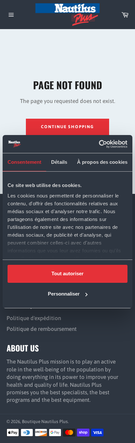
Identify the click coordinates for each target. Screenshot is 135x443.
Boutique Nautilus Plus (45, 421)
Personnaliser (64, 294)
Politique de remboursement (42, 329)
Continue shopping (67, 126)
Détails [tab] (59, 162)
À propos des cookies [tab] (102, 162)
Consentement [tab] (24, 162)
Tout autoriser (67, 273)
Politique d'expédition (34, 318)
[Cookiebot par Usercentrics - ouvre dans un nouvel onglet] (98, 144)
